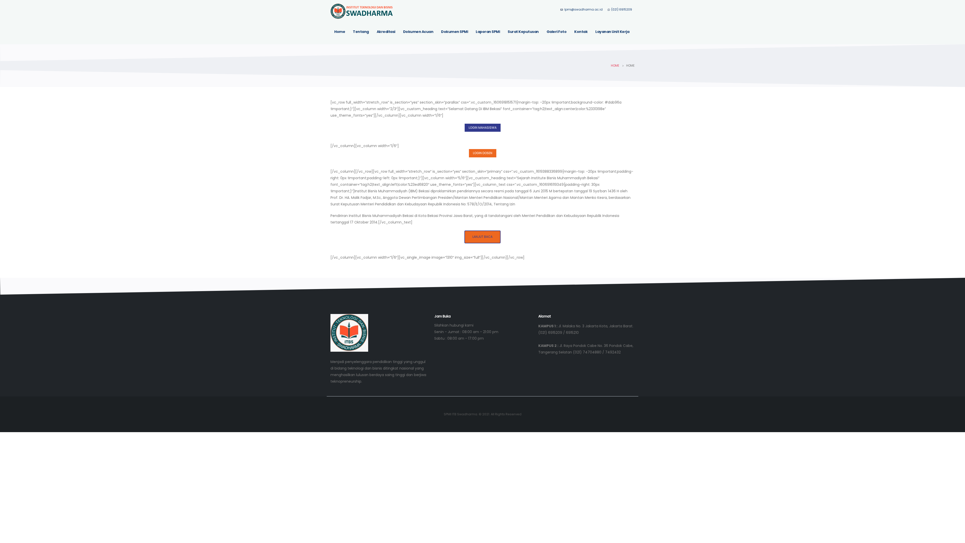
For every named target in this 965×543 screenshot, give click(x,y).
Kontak (581, 31)
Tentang (361, 31)
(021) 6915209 (621, 9)
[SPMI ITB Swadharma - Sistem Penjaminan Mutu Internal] (361, 11)
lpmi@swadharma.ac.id (583, 9)
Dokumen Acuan (418, 31)
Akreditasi (386, 31)
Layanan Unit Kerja (612, 31)
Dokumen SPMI (454, 31)
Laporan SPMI (488, 31)
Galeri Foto (557, 31)
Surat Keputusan (523, 31)
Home (339, 31)
